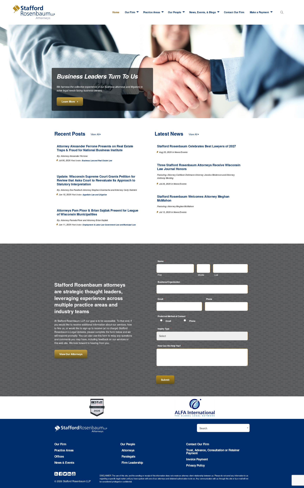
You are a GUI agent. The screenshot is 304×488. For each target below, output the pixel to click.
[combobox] (281, 13)
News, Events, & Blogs (202, 12)
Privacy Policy (195, 465)
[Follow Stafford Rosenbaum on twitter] (65, 473)
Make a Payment (259, 12)
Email (161, 299)
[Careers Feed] (56, 473)
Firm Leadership (132, 462)
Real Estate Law (105, 160)
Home (115, 12)
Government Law (112, 224)
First (160, 274)
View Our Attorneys (70, 354)
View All (95, 134)
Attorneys (128, 450)
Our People (174, 12)
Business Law (88, 160)
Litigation (103, 194)
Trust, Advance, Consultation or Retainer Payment (212, 452)
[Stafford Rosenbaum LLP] (34, 12)
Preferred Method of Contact (173, 316)
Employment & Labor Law (93, 224)
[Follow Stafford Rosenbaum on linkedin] (69, 473)
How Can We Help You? (170, 345)
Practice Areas (151, 12)
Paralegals (128, 456)
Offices (59, 456)
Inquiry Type (165, 328)
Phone (209, 299)
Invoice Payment (197, 459)
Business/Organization (169, 281)
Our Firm (130, 12)
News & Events (64, 462)
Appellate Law (89, 194)
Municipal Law (129, 224)
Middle (201, 274)
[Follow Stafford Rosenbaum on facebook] (60, 473)
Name (162, 261)
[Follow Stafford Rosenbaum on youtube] (73, 473)
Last (216, 274)
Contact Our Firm (234, 12)
